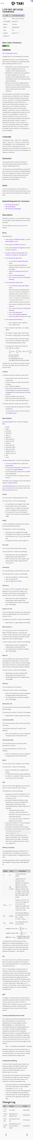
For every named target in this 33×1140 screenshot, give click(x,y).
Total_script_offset (7, 740)
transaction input (13, 258)
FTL (24, 471)
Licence (6, 49)
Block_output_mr (7, 627)
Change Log (8, 1102)
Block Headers (10, 241)
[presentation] (5, 905)
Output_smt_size (7, 609)
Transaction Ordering (9, 1061)
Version (4, 494)
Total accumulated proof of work (13, 1015)
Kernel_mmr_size (7, 703)
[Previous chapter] (6, 1134)
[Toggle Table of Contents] (1, 3)
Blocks (4, 233)
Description (7, 215)
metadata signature (21, 314)
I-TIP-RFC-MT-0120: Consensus (12, 10)
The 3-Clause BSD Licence (9, 53)
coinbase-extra (12, 413)
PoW (15, 463)
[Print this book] (32, 1)
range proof (18, 312)
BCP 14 (18, 148)
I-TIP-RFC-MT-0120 (18, 15)
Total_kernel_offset (8, 720)
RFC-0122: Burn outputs (12, 204)
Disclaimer (7, 158)
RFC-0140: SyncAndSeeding (13, 208)
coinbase (17, 244)
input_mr (23, 255)
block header (21, 239)
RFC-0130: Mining (10, 206)
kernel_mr (9, 255)
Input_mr (5, 655)
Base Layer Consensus (11, 42)
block (7, 236)
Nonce (4, 760)
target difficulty (18, 469)
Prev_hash (5, 545)
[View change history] (31, 1)
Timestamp (5, 567)
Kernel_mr (5, 683)
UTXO (22, 265)
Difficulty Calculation (8, 847)
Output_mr (5, 585)
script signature (20, 275)
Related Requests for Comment (16, 201)
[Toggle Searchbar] (3, 3)
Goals (4, 185)
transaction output (14, 282)
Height (4, 520)
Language (6, 137)
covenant (17, 271)
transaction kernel (13, 319)
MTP (29, 471)
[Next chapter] (27, 1134)
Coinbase (5, 371)
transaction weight (17, 247)
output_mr (15, 255)
